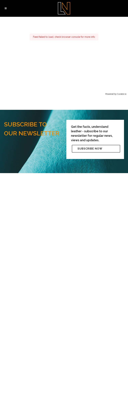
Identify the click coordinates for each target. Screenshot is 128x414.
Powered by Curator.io (115, 94)
